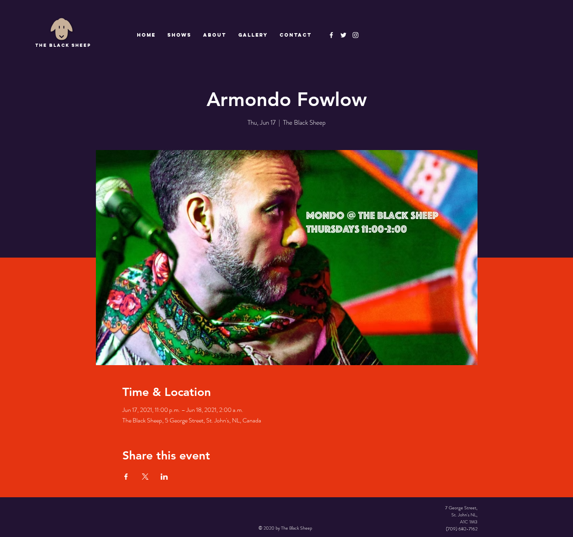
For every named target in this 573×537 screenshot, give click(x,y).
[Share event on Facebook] (126, 476)
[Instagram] (355, 35)
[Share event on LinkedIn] (164, 476)
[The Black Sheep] (343, 35)
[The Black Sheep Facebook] (331, 35)
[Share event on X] (145, 476)
